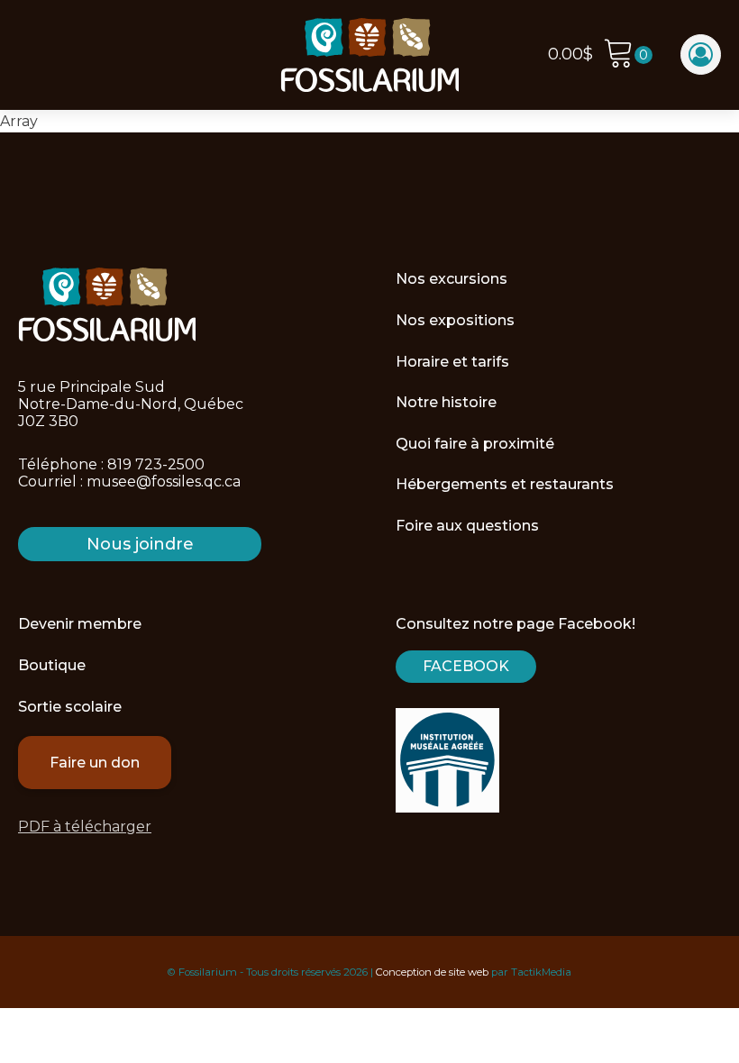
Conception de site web (432, 972)
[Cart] (628, 55)
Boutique (52, 665)
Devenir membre (79, 623)
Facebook (466, 666)
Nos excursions (451, 278)
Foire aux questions (467, 525)
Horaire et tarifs (452, 361)
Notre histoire (446, 402)
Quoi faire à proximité (475, 443)
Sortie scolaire (70, 706)
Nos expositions (455, 320)
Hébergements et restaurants (505, 484)
